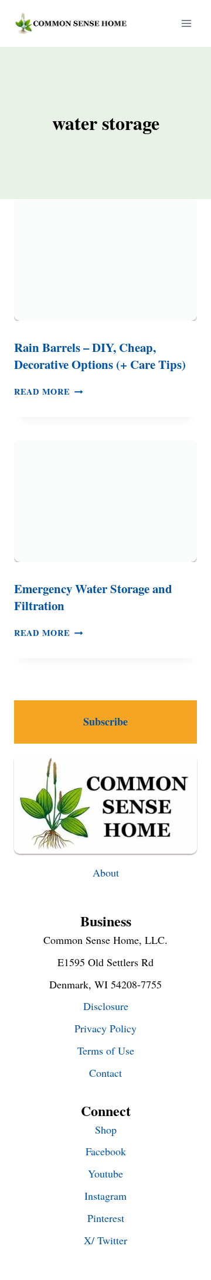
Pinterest (105, 1218)
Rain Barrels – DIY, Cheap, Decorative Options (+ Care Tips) (100, 355)
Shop (106, 1129)
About (106, 872)
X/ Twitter (105, 1240)
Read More (48, 391)
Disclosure (105, 1006)
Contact (105, 1073)
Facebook (106, 1151)
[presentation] (105, 260)
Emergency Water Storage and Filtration (93, 597)
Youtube (105, 1173)
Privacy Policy (105, 1028)
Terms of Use (105, 1050)
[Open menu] (186, 23)
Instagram (105, 1196)
